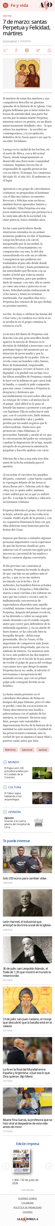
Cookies (27, 1212)
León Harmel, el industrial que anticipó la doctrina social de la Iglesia (27, 923)
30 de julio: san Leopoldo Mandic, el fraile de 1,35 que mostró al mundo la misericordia (27, 971)
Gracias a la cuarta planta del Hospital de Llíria (17, 824)
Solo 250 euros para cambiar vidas (24, 878)
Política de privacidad (27, 1207)
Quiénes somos (27, 1198)
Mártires (10, 749)
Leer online (27, 1190)
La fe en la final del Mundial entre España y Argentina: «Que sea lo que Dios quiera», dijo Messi (26, 1072)
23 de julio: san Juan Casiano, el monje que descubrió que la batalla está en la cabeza (27, 1022)
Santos (42, 749)
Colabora (27, 1202)
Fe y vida (19, 5)
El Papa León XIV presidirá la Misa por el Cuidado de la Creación (16, 772)
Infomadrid (10, 41)
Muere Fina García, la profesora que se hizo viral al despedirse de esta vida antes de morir (27, 1123)
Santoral (7, 16)
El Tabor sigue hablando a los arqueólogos (13, 796)
